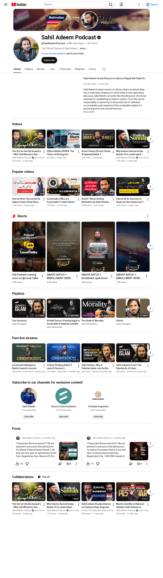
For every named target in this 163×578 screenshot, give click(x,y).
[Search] (111, 4)
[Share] (60, 464)
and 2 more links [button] (75, 53)
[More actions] (44, 152)
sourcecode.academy (55, 53)
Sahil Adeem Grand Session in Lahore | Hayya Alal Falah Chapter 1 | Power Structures (115, 78)
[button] (88, 111)
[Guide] (6, 4)
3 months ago (49, 438)
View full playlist (19, 324)
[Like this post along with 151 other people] (88, 463)
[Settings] (139, 4)
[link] (47, 451)
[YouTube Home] (18, 4)
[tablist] (81, 69)
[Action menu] (76, 464)
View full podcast (54, 327)
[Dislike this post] (27, 463)
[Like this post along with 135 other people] (17, 463)
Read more (88, 112)
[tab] (17, 69)
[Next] (150, 139)
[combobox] (74, 4)
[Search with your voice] (121, 4)
